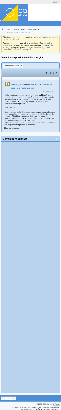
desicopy (15, 84)
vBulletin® (56, 406)
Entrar (55, 2)
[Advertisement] (30, 267)
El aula (15, 29)
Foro (8, 29)
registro (28, 50)
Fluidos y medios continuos (29, 29)
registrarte (46, 47)
